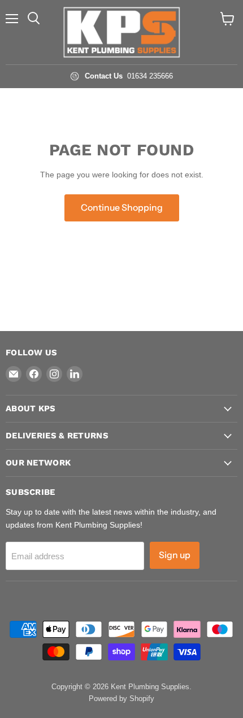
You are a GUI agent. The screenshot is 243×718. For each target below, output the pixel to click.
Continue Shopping (122, 207)
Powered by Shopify (121, 698)
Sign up (174, 555)
